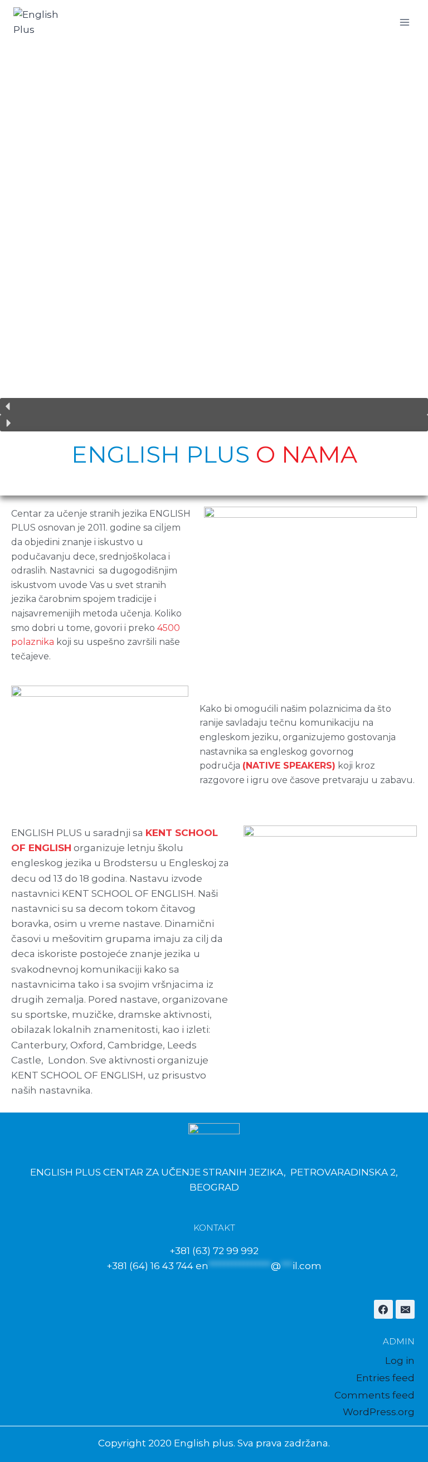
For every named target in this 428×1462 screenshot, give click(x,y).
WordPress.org (379, 1411)
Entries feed (385, 1377)
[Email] (405, 1309)
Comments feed (374, 1395)
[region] (214, 238)
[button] (214, 406)
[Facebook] (383, 1309)
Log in (400, 1360)
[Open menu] (404, 22)
